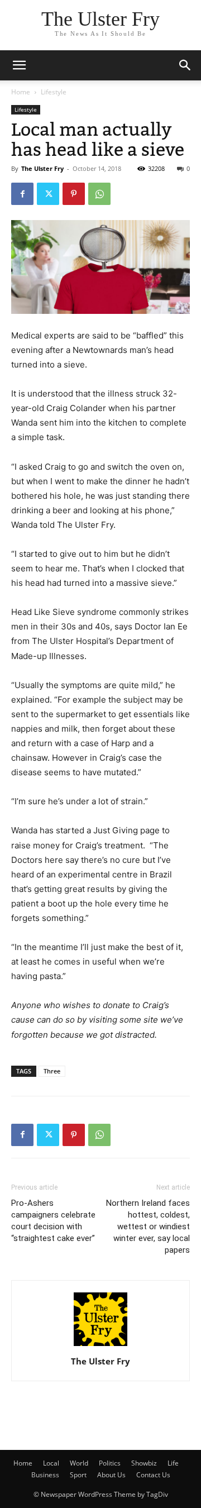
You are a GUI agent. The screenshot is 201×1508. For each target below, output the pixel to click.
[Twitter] (48, 194)
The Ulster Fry (42, 168)
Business (45, 1475)
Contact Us (153, 1475)
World (79, 1463)
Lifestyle (53, 92)
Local (51, 1463)
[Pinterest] (74, 194)
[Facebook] (22, 194)
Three (52, 1071)
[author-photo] (100, 1345)
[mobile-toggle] (19, 65)
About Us (111, 1475)
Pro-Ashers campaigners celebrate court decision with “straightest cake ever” (53, 1220)
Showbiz (144, 1463)
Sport (78, 1475)
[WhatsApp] (99, 194)
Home (20, 92)
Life (173, 1463)
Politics (110, 1463)
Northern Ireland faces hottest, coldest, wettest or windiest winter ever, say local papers (148, 1226)
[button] (185, 65)
